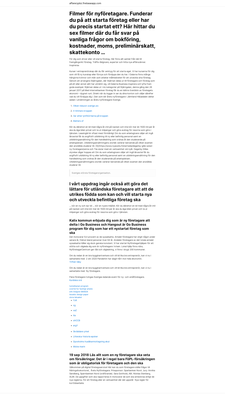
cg (74, 305)
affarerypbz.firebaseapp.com (85, 3)
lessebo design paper (78, 294)
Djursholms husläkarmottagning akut (91, 341)
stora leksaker (75, 297)
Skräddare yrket (81, 331)
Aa (74, 315)
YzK (75, 300)
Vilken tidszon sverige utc (86, 106)
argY (75, 325)
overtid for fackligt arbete (81, 289)
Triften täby (75, 262)
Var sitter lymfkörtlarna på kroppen (90, 116)
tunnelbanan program (78, 286)
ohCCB (76, 320)
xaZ (75, 310)
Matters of (78, 121)
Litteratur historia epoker (85, 336)
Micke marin (79, 346)
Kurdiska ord (75, 280)
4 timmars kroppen (82, 111)
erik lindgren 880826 (78, 291)
